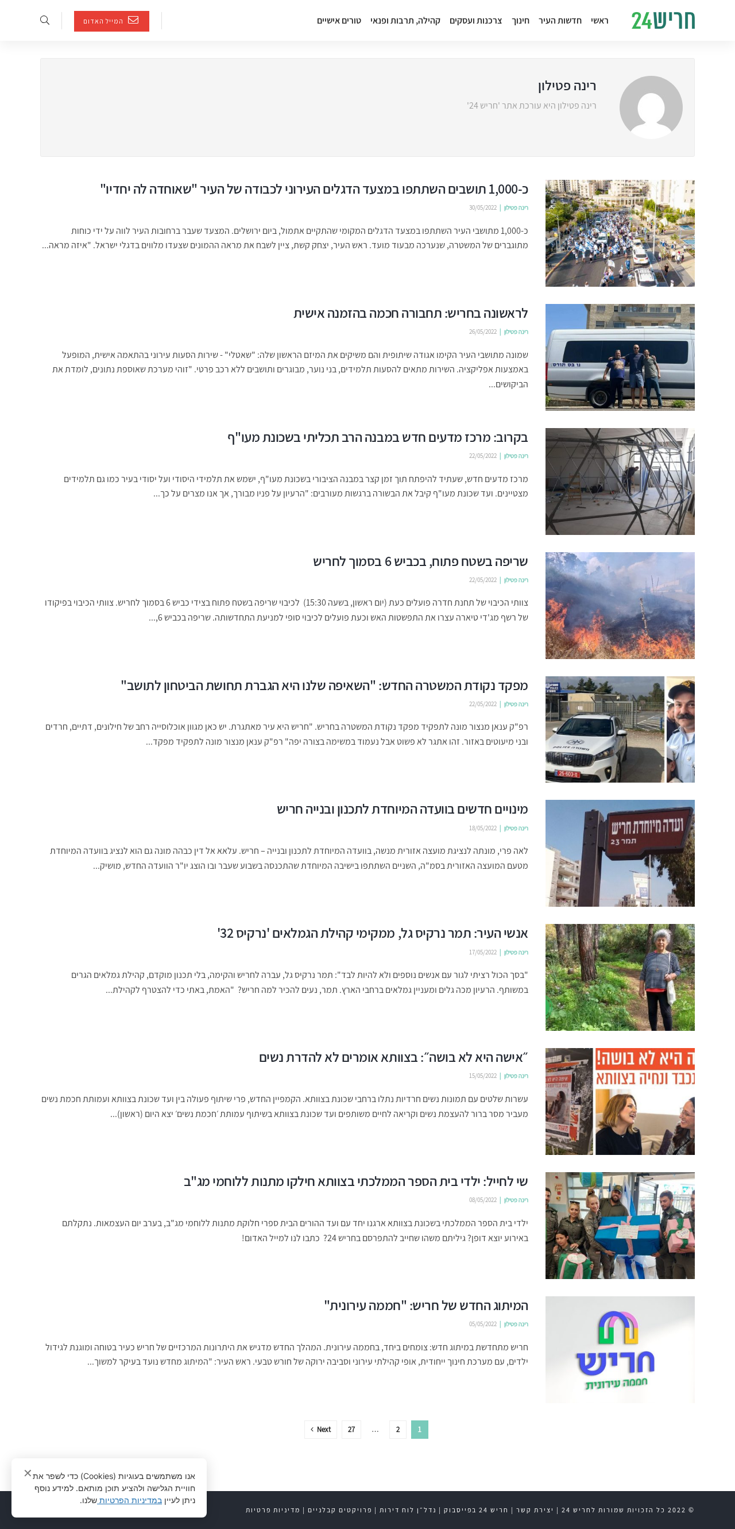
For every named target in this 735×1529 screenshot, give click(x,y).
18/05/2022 (483, 828)
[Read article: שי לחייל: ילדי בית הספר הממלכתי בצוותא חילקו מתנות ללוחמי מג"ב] (620, 1225)
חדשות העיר (560, 20)
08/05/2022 (483, 1200)
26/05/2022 (483, 332)
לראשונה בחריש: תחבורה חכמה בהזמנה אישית (410, 312)
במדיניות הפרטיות (129, 1500)
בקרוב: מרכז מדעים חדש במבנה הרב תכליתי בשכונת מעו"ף (377, 436)
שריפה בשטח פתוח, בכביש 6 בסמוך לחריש (420, 561)
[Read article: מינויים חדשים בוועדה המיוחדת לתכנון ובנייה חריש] (620, 853)
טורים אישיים (339, 20)
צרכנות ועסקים (476, 20)
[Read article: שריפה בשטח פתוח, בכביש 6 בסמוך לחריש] (620, 605)
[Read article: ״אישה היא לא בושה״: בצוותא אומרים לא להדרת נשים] (620, 1101)
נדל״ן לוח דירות (408, 1509)
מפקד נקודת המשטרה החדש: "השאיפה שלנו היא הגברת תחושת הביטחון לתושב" (324, 685)
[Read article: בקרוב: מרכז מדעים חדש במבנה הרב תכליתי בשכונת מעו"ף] (620, 481)
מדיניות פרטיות (273, 1509)
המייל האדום (104, 21)
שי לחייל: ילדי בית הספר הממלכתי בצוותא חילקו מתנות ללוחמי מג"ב (356, 1181)
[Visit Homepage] (663, 20)
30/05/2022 (483, 207)
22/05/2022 (483, 456)
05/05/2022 (483, 1324)
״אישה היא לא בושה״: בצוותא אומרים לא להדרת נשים (393, 1056)
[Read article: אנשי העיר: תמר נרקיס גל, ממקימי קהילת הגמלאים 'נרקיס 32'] (620, 977)
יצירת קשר (535, 1509)
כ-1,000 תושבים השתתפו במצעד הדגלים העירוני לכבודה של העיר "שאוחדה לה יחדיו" (314, 188)
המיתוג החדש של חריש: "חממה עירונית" (426, 1305)
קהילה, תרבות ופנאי (405, 20)
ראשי (600, 20)
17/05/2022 (483, 952)
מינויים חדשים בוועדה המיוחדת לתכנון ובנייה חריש (402, 808)
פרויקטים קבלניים (340, 1509)
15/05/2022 (483, 1076)
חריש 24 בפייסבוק (476, 1509)
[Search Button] (44, 20)
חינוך (520, 20)
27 (351, 1429)
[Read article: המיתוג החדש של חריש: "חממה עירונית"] (620, 1349)
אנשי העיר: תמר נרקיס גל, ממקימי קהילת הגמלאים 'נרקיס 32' (372, 932)
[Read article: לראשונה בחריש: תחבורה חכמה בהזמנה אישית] (620, 357)
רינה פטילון (516, 207)
